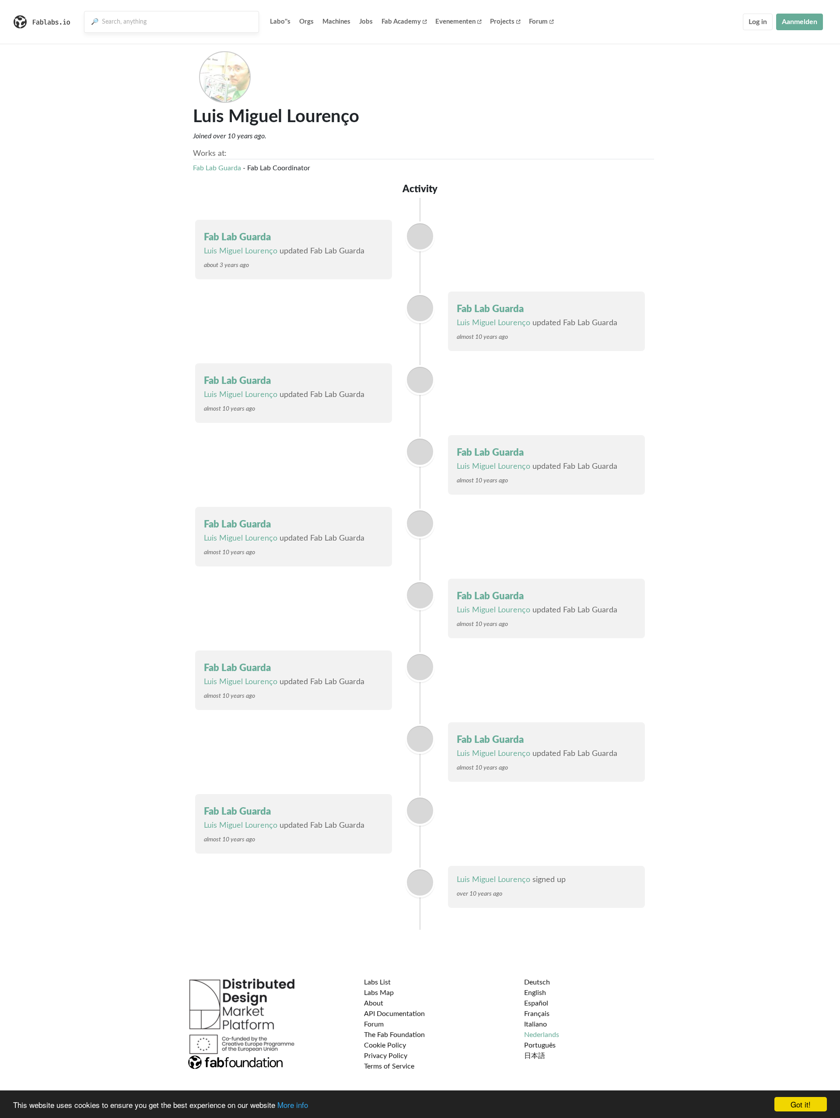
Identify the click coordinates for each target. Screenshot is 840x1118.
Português (540, 1045)
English (535, 992)
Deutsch (537, 982)
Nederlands (541, 1034)
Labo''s (280, 21)
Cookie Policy (385, 1045)
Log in (758, 21)
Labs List (377, 982)
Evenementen (455, 21)
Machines (336, 21)
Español (536, 1003)
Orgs (306, 21)
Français (537, 1013)
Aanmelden (799, 21)
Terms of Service (389, 1066)
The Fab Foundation (394, 1034)
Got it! (801, 1104)
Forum (538, 21)
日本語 (534, 1055)
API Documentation (394, 1013)
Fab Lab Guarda (217, 168)
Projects (502, 21)
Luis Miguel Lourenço (240, 251)
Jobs (366, 21)
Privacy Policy (385, 1055)
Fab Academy (401, 21)
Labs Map (379, 992)
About (373, 1003)
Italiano (535, 1024)
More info (292, 1104)
